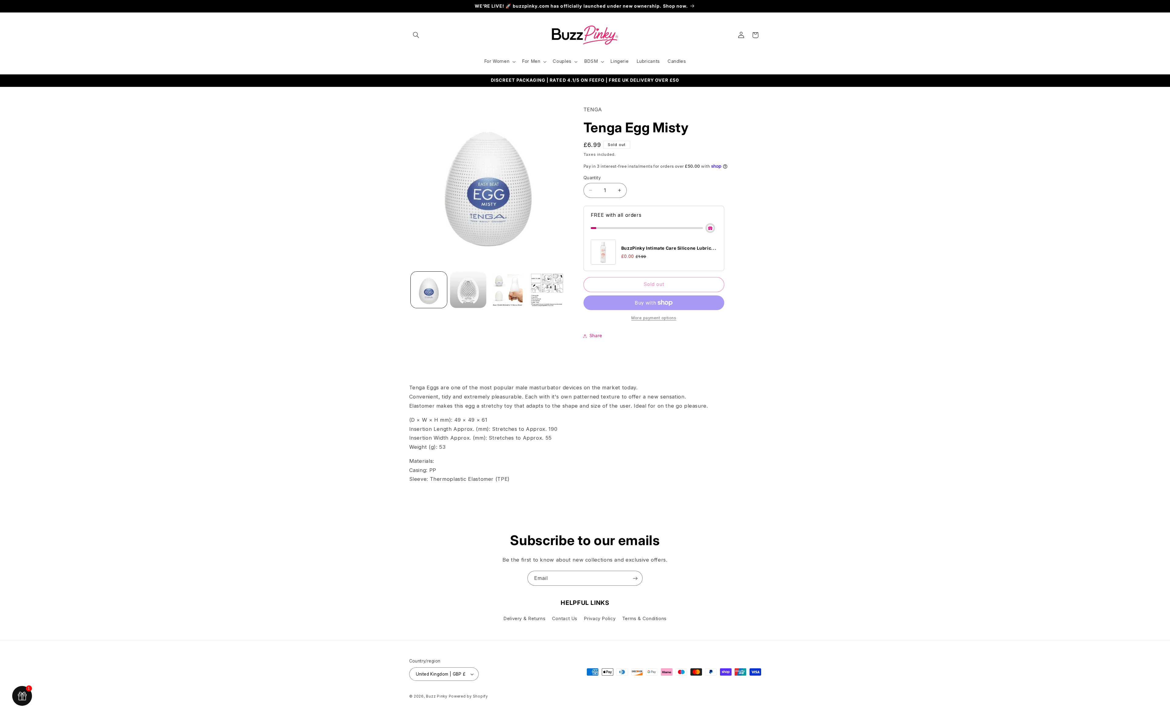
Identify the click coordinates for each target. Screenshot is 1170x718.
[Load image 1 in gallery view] (429, 290)
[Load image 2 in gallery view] (468, 290)
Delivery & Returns (524, 618)
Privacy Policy (599, 618)
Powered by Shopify (468, 696)
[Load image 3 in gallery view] (508, 290)
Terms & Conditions (644, 618)
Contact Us (564, 618)
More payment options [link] (653, 318)
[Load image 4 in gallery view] (547, 290)
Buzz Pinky (436, 696)
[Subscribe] (635, 578)
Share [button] (596, 335)
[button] (416, 35)
